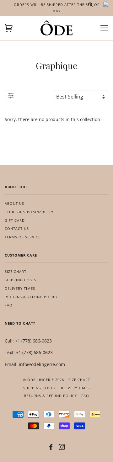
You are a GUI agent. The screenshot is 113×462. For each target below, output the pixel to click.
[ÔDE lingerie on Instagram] (62, 448)
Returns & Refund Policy (31, 297)
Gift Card (15, 220)
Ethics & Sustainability (29, 212)
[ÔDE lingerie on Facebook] (51, 448)
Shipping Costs (20, 280)
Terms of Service (22, 237)
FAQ (9, 305)
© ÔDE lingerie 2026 (43, 379)
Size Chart (15, 271)
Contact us (17, 228)
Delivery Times (20, 288)
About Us (14, 203)
